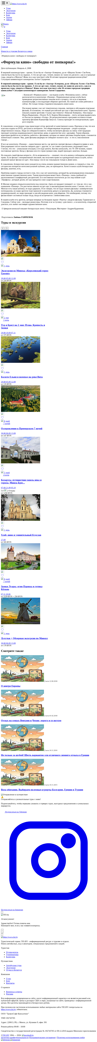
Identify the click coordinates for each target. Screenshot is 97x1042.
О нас (8, 979)
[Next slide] (7, 228)
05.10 (13, 488)
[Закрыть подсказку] (2, 912)
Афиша (9, 20)
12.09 (13, 278)
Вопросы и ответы (14, 992)
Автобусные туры (13, 965)
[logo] (18, 4)
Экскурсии (11, 10)
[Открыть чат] (2, 931)
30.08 (3, 433)
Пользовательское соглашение (43, 1037)
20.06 (8, 594)
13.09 (13, 433)
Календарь (10, 13)
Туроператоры (12, 954)
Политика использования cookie (71, 1037)
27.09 (3, 540)
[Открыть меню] (5, 3)
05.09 (8, 278)
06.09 (8, 433)
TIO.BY (6, 1035)
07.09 (3, 488)
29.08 (3, 278)
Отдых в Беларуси (14, 970)
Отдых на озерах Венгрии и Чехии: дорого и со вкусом (31, 720)
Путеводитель (12, 952)
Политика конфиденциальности (15, 1037)
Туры (8, 8)
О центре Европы (10, 686)
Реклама (9, 994)
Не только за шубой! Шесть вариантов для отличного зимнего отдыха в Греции (45, 755)
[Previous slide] (3, 228)
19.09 (8, 333)
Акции (9, 17)
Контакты (10, 983)
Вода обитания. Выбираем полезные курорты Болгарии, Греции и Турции (42, 789)
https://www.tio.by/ (8, 1009)
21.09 (8, 488)
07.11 (13, 333)
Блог (8, 15)
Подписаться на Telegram (16, 812)
